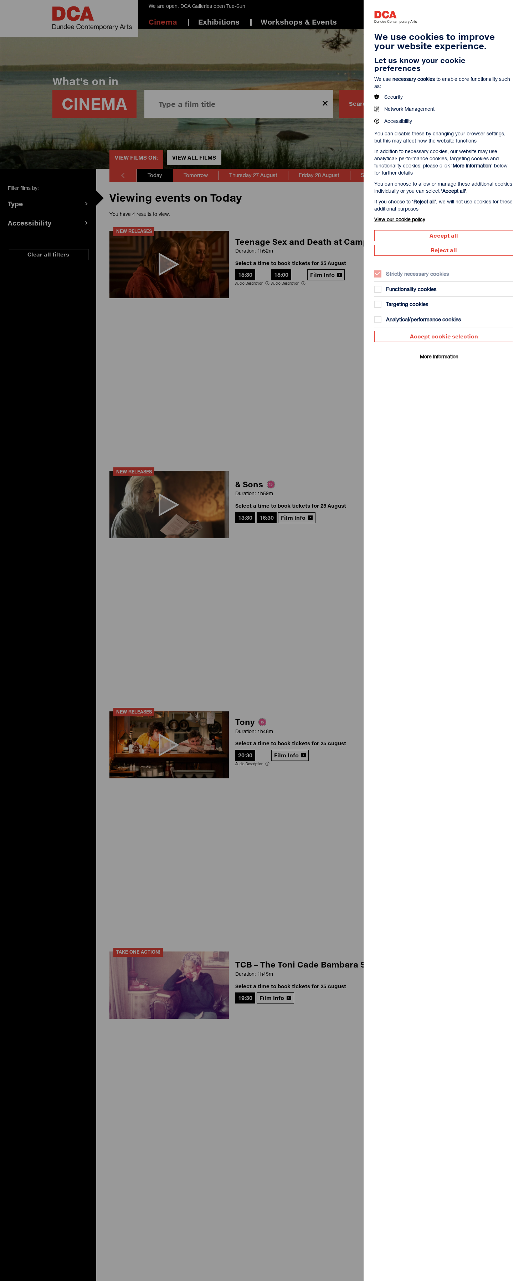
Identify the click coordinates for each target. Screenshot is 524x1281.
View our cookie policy (399, 219)
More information (439, 356)
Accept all (444, 235)
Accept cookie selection (444, 336)
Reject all (444, 250)
